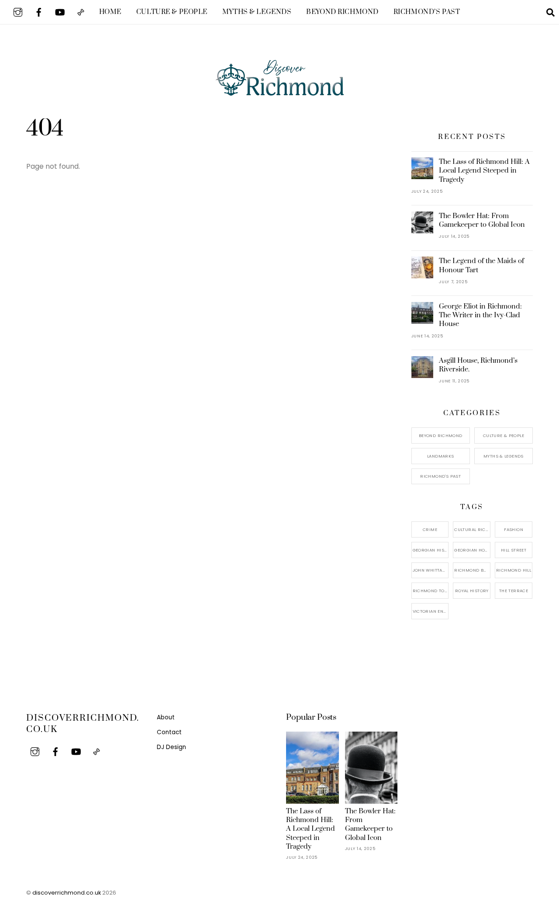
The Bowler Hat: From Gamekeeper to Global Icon (482, 220)
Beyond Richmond (342, 12)
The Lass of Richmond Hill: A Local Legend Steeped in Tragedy (484, 170)
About (166, 717)
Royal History (472, 590)
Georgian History (431, 550)
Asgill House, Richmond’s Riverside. (478, 365)
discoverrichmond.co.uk (66, 892)
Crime (430, 529)
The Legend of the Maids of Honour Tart (481, 265)
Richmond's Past (440, 476)
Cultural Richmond (472, 529)
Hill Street (513, 550)
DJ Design (171, 747)
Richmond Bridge (472, 570)
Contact (169, 732)
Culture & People (171, 12)
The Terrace (513, 590)
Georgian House (472, 550)
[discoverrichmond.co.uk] (279, 90)
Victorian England (431, 611)
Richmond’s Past (426, 12)
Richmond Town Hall (431, 590)
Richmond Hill (513, 570)
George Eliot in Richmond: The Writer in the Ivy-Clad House (480, 315)
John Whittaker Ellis (431, 570)
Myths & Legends (257, 12)
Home (110, 12)
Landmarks (440, 456)
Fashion (513, 529)
